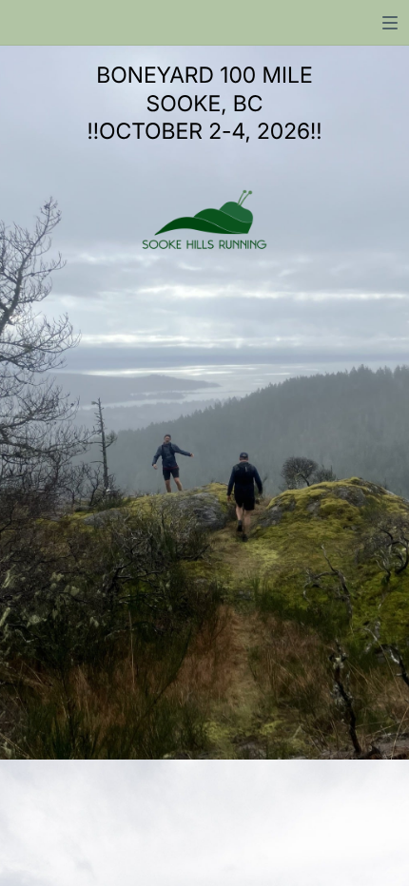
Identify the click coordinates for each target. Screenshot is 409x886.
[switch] (390, 22)
